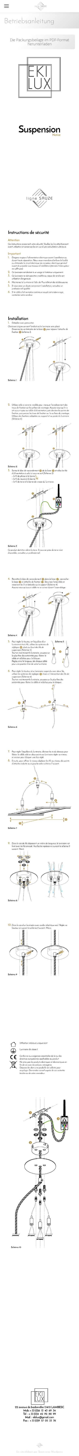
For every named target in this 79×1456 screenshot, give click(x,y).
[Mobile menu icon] (6, 6)
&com (41, 1452)
